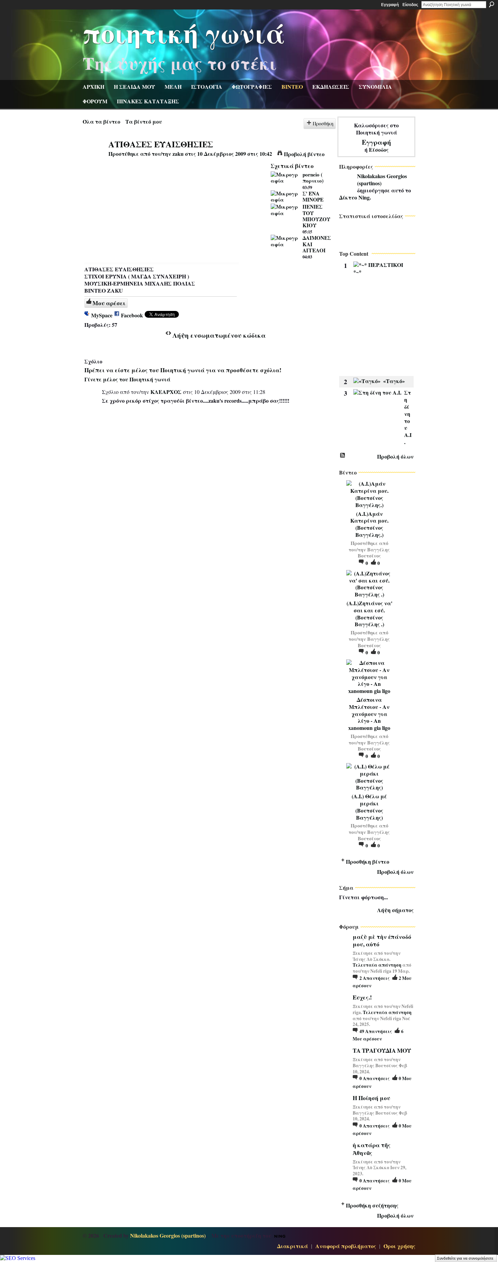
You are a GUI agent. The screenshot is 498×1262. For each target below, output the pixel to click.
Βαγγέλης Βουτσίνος (374, 553)
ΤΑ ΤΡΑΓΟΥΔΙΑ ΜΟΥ (382, 1050)
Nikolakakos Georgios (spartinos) (382, 179)
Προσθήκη (323, 123)
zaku (178, 153)
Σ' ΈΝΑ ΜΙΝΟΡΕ (313, 196)
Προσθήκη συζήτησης (372, 1205)
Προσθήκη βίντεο (367, 861)
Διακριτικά (292, 1246)
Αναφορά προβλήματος (345, 1246)
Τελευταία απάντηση (377, 965)
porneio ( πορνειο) (313, 177)
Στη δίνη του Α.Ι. (408, 417)
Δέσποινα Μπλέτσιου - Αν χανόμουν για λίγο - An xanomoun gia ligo (369, 714)
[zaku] (95, 157)
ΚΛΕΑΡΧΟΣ (166, 392)
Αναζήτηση (491, 4)
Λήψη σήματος (395, 910)
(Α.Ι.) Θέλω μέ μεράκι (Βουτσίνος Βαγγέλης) (369, 806)
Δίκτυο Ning (354, 197)
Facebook (132, 315)
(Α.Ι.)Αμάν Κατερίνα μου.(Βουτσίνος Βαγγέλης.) (369, 524)
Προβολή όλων (395, 456)
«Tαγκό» (394, 381)
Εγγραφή (390, 4)
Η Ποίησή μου (371, 1098)
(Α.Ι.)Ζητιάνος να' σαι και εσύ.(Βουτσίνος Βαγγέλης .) (369, 613)
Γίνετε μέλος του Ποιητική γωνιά (127, 379)
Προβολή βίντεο (304, 154)
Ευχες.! (362, 997)
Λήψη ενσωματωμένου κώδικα (219, 335)
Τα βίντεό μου (143, 121)
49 (375, 1031)
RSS (343, 456)
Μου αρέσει (108, 302)
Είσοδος (410, 4)
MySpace (101, 315)
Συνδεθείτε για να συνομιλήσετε (465, 1258)
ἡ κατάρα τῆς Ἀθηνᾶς (372, 1149)
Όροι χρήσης (399, 1246)
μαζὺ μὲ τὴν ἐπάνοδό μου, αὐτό (382, 940)
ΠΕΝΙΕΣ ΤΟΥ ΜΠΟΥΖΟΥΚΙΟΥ (316, 216)
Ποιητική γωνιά (184, 32)
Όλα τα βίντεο (101, 121)
